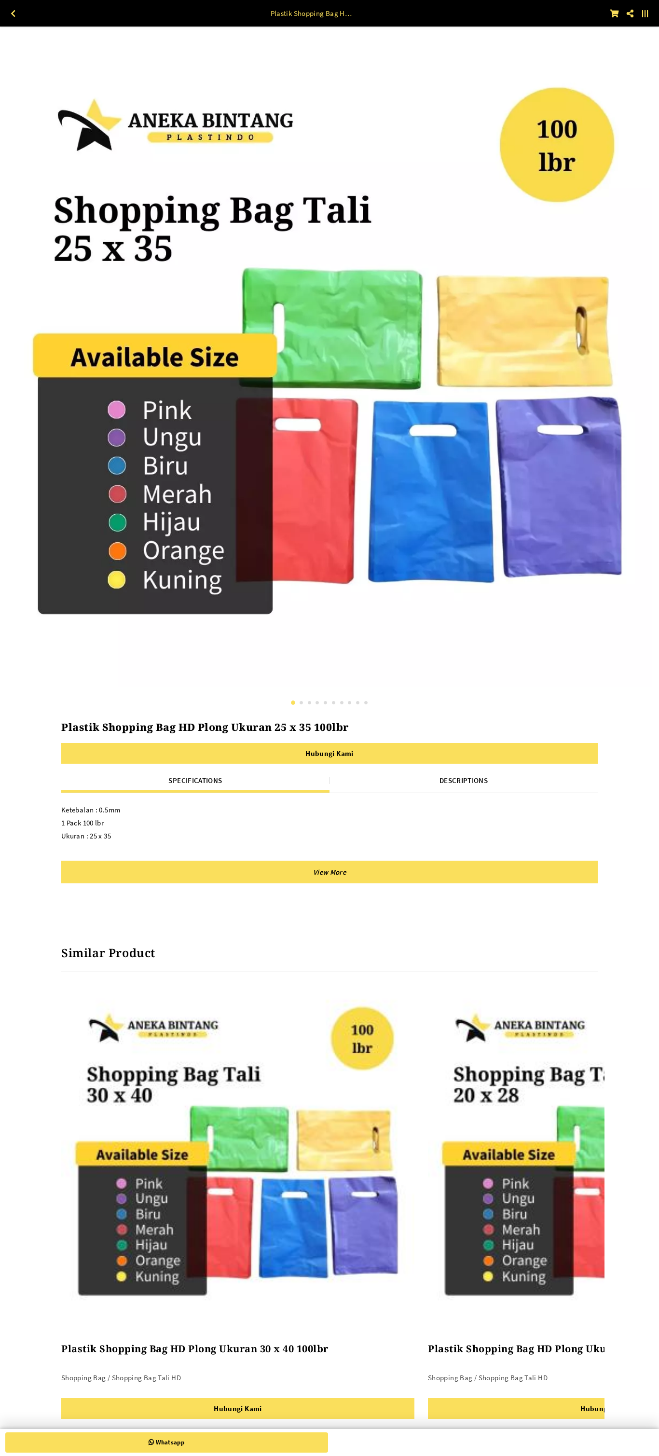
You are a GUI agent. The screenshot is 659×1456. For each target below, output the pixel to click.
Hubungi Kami (329, 753)
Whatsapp (169, 1442)
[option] (329, 364)
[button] (329, 872)
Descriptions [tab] (463, 780)
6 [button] (333, 702)
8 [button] (349, 702)
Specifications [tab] (195, 780)
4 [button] (317, 702)
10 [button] (366, 702)
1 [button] (293, 702)
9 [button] (357, 702)
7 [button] (341, 702)
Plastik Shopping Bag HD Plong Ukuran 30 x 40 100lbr (195, 1348)
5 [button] (325, 702)
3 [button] (309, 702)
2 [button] (301, 702)
